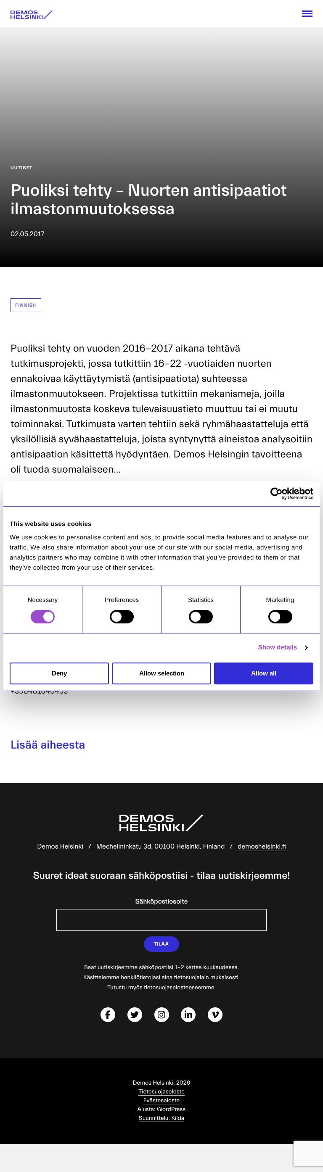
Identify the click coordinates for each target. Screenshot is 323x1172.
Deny (59, 673)
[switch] (122, 616)
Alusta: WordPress (162, 1109)
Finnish (26, 305)
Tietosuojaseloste (161, 1091)
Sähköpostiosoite (161, 902)
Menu (307, 14)
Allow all (263, 673)
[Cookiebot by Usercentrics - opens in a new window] (276, 493)
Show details (277, 647)
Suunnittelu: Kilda (161, 1118)
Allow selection (161, 673)
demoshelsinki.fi (262, 847)
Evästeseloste (161, 1100)
